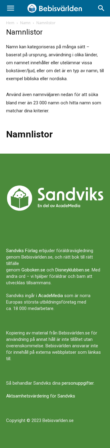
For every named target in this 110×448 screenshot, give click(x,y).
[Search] (101, 8)
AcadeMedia (50, 295)
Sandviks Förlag (22, 250)
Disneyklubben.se (72, 270)
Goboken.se (33, 270)
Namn (25, 22)
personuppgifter (78, 383)
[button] (10, 8)
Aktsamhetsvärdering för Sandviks (40, 396)
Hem (10, 22)
